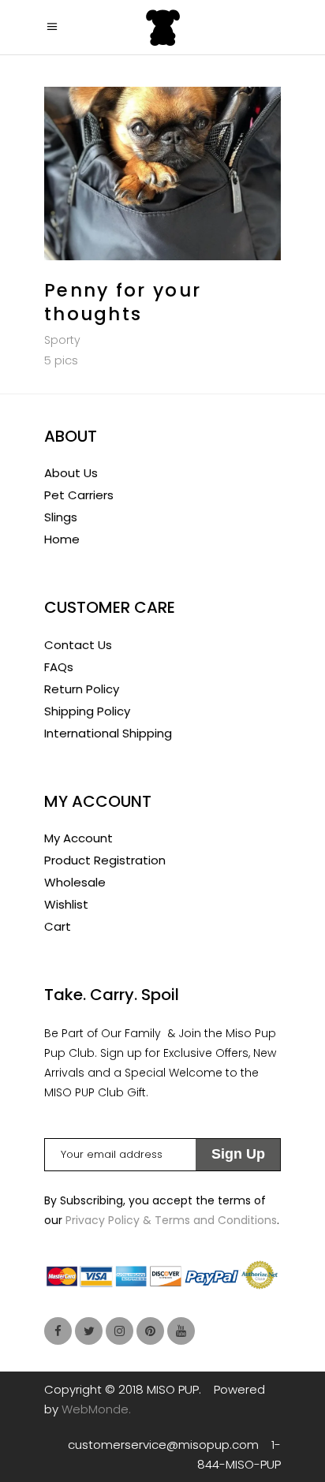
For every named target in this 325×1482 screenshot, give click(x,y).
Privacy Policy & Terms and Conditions (171, 1220)
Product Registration (105, 860)
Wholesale (75, 882)
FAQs (58, 667)
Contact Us (78, 644)
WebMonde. (96, 1409)
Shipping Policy (87, 711)
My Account (78, 838)
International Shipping (108, 733)
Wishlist (66, 904)
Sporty (62, 340)
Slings (60, 517)
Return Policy (81, 689)
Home (62, 539)
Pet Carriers (79, 495)
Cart (57, 926)
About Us (71, 473)
